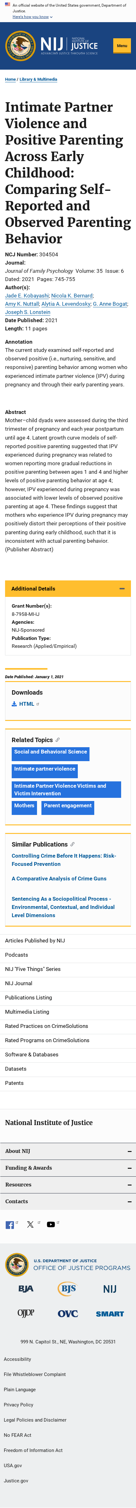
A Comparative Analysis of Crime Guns (59, 878)
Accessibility (17, 1359)
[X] (32, 1227)
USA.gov (13, 1465)
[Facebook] (12, 1227)
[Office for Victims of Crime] (68, 1318)
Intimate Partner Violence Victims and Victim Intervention (60, 790)
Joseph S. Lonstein (27, 312)
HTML (27, 704)
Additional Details (33, 588)
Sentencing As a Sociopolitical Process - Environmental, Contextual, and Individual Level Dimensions (63, 907)
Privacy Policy (18, 1405)
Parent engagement (67, 805)
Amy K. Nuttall (22, 304)
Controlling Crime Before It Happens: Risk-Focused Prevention (64, 860)
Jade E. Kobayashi (27, 295)
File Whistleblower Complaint (35, 1374)
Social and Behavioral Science (50, 751)
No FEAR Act (17, 1435)
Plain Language (20, 1389)
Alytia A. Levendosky (65, 304)
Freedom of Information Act (33, 1450)
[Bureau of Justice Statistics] (68, 1297)
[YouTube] (53, 1227)
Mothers (24, 805)
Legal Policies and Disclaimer (35, 1420)
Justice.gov (16, 1481)
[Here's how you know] (68, 11)
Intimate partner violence (44, 769)
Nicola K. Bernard (72, 295)
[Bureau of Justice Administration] (26, 1293)
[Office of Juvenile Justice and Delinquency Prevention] (26, 1319)
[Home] (69, 45)
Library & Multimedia (38, 79)
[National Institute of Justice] (110, 1294)
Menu (122, 45)
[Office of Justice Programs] (20, 45)
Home (10, 79)
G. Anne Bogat (110, 304)
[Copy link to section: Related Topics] (56, 739)
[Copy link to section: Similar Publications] (71, 844)
